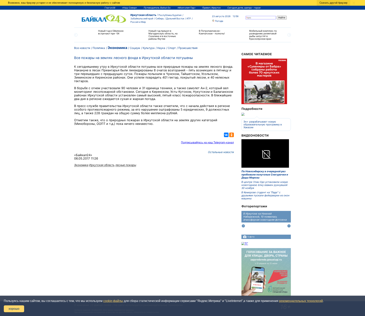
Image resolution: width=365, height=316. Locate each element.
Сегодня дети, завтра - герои (243, 7)
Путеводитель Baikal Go (157, 7)
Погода (218, 21)
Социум (135, 48)
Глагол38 (110, 7)
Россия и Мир (138, 21)
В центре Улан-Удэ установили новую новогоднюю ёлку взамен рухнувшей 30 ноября (264, 185)
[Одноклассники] (231, 135)
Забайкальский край (141, 18)
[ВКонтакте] (226, 135)
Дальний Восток (175, 18)
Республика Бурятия (170, 15)
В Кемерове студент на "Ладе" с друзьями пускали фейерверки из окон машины (265, 195)
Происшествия (188, 48)
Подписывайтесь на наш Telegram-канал (207, 142)
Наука (161, 48)
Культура (149, 48)
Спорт (172, 48)
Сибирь (160, 18)
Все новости (82, 48)
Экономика (117, 48)
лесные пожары (125, 165)
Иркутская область (143, 15)
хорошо (14, 308)
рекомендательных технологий (301, 301)
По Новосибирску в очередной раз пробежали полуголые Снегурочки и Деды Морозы (264, 174)
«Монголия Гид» (186, 7)
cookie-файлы (113, 301)
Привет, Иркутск (211, 7)
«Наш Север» (129, 7)
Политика (99, 48)
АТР (188, 18)
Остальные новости (221, 152)
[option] (107, 34)
